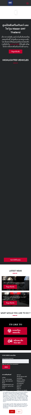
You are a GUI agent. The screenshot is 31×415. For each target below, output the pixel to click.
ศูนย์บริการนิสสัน (21, 380)
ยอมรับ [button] (12, 411)
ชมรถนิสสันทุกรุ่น (15, 260)
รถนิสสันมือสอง (20, 381)
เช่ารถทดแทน (20, 383)
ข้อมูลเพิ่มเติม (15, 51)
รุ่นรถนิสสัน (19, 378)
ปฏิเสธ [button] (19, 411)
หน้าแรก (19, 375)
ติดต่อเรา (19, 387)
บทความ (19, 388)
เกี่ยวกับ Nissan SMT (22, 376)
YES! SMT (19, 385)
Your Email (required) (7, 358)
